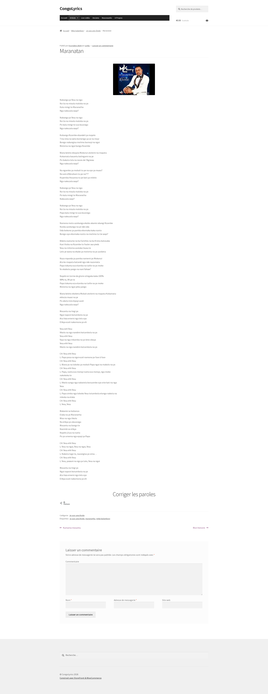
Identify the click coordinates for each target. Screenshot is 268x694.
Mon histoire (199, 528)
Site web (166, 600)
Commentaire (72, 561)
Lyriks (87, 45)
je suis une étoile (77, 518)
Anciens (96, 18)
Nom (69, 600)
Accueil (64, 18)
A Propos (118, 18)
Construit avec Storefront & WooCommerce (80, 678)
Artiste (73, 18)
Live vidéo (85, 18)
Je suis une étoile (93, 30)
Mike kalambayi (77, 30)
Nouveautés (107, 18)
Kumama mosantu (72, 528)
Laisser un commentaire (102, 45)
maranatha (90, 518)
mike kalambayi (103, 518)
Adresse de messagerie (125, 600)
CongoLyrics (71, 8)
